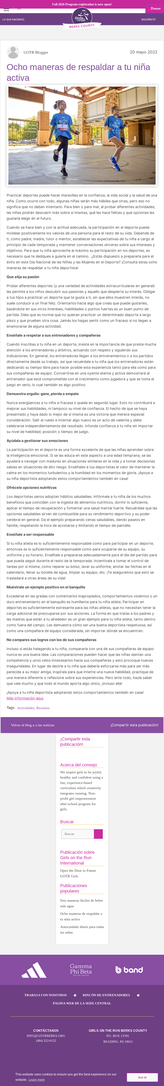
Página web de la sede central (82, 1003)
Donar (155, 8)
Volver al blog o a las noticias (32, 725)
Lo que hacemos (13, 19)
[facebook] (105, 1058)
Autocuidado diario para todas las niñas (82, 929)
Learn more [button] (37, 1079)
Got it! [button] (142, 1077)
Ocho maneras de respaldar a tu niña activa (81, 916)
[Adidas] (34, 970)
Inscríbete (148, 19)
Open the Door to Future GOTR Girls (78, 873)
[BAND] (129, 969)
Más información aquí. (25, 698)
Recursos (43, 708)
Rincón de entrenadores (106, 995)
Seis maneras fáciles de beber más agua (81, 903)
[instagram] (59, 1058)
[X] (89, 1058)
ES (19, 8)
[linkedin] (74, 1058)
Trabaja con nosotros (45, 995)
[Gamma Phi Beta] (81, 970)
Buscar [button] (69, 834)
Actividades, (26, 708)
